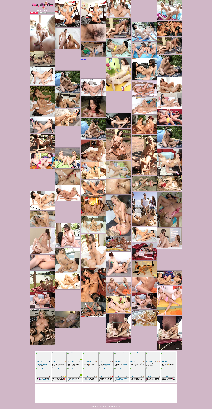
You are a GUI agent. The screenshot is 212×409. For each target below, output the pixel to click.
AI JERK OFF (42, 13)
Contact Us (118, 406)
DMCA (113, 406)
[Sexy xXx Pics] (42, 5)
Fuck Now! (51, 13)
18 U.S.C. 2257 (106, 406)
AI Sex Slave (34, 13)
